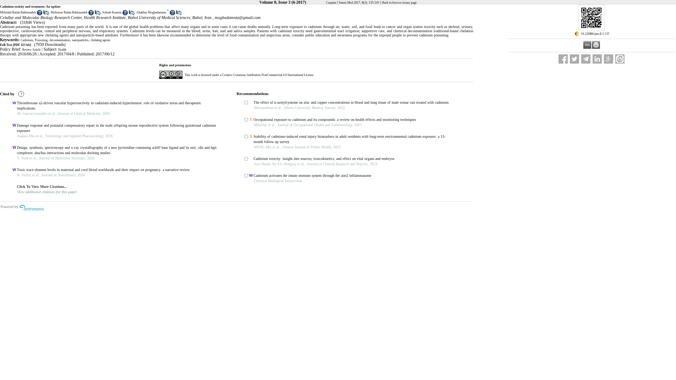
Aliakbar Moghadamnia (151, 12)
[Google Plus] (608, 59)
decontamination (60, 40)
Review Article (31, 49)
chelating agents (100, 40)
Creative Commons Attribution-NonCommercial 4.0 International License (267, 75)
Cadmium (27, 40)
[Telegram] (585, 59)
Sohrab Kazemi (111, 12)
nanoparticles (80, 40)
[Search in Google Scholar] (39, 14)
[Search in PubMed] (46, 14)
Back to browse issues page (399, 2)
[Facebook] (563, 59)
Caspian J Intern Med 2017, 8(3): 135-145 (352, 2)
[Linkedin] (597, 59)
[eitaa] (620, 59)
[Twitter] (574, 59)
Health (62, 49)
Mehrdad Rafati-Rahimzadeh (18, 12)
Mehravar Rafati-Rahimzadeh (69, 12)
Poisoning (41, 40)
